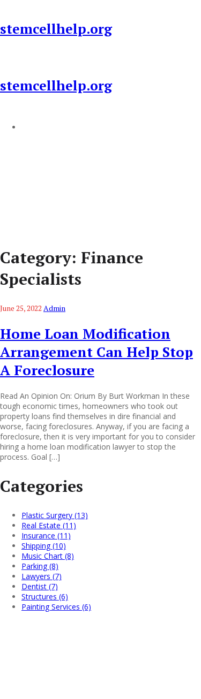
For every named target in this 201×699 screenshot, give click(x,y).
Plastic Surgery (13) (54, 515)
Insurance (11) (46, 535)
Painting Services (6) (56, 607)
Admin (54, 308)
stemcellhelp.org (56, 28)
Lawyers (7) (41, 576)
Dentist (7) (39, 586)
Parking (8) (39, 566)
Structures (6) (44, 596)
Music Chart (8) (47, 556)
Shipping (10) (43, 546)
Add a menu (42, 126)
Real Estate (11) (48, 525)
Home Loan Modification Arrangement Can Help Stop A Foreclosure (96, 351)
